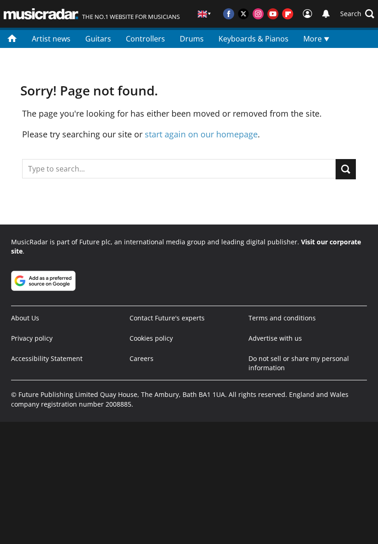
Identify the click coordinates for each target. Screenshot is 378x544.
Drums (192, 39)
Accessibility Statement (47, 358)
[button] (357, 13)
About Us (25, 317)
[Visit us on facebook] (228, 13)
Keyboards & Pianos (254, 39)
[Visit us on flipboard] (287, 13)
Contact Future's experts (167, 317)
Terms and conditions (282, 317)
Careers (142, 358)
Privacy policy (32, 338)
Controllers (145, 39)
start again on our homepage (201, 134)
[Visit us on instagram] (258, 13)
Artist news (51, 39)
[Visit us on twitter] (243, 13)
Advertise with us (275, 338)
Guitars (98, 39)
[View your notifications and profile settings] (326, 14)
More (313, 39)
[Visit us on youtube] (272, 13)
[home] (12, 38)
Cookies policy (151, 338)
